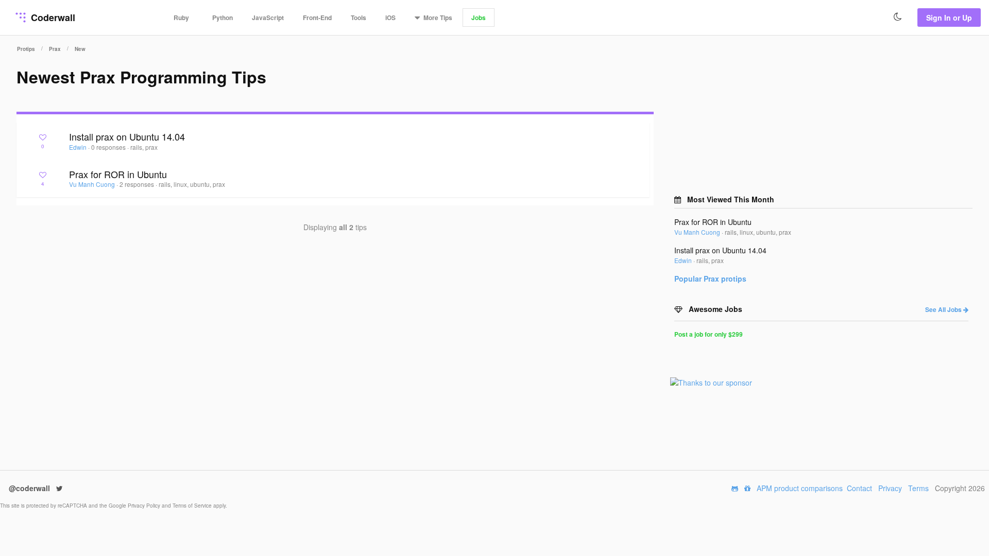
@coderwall (30, 488)
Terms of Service (193, 505)
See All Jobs (944, 309)
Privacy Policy (145, 505)
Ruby (181, 17)
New (80, 49)
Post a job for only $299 (708, 334)
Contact (859, 488)
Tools (358, 17)
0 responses (109, 147)
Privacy (890, 488)
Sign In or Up (949, 17)
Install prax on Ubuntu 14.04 (127, 136)
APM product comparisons (800, 488)
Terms (918, 488)
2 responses (138, 184)
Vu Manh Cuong (92, 184)
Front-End (317, 17)
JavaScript (268, 17)
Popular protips (710, 278)
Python (222, 17)
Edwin (78, 147)
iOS (390, 17)
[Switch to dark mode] (898, 17)
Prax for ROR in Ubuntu (118, 174)
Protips (26, 49)
